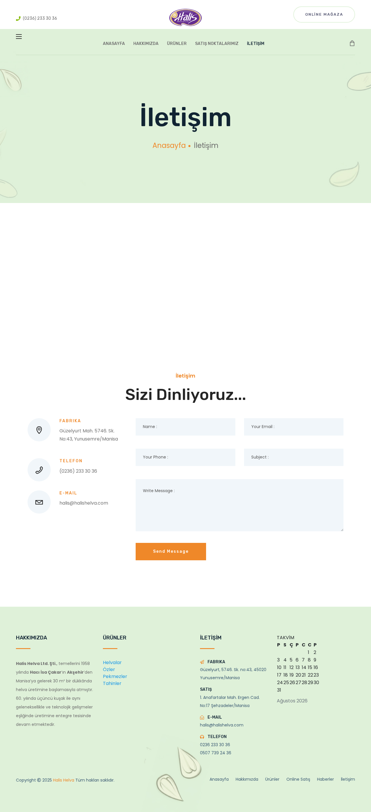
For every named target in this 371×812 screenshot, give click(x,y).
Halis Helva (64, 780)
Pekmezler (115, 676)
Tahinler (112, 683)
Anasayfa (169, 145)
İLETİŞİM (255, 43)
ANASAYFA (114, 43)
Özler (109, 669)
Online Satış (298, 779)
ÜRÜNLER (177, 43)
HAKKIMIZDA (146, 43)
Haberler (325, 779)
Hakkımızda (247, 779)
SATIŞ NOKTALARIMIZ (217, 43)
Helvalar (112, 662)
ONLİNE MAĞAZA (324, 14)
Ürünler (272, 779)
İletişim (348, 779)
